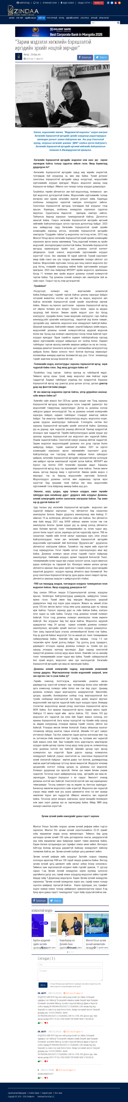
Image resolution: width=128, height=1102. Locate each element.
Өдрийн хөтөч (72, 18)
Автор (26, 54)
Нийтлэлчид (24, 2)
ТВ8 (37, 2)
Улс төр (19, 18)
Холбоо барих (34, 1092)
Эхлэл (11, 18)
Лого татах (58, 1092)
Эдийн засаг (30, 18)
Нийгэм (41, 18)
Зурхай (94, 18)
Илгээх (43, 984)
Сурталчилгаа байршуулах (17, 1092)
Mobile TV (98, 2)
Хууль (61, 18)
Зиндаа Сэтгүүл (84, 2)
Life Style (85, 18)
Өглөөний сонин (50, 2)
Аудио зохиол (68, 2)
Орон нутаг (104, 18)
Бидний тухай (47, 1092)
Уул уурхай (52, 18)
